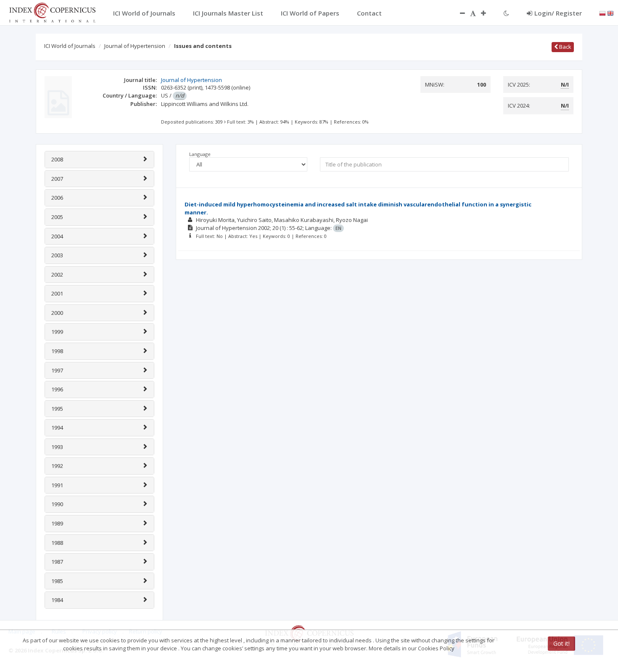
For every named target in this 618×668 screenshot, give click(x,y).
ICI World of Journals (69, 46)
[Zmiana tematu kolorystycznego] (506, 13)
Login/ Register (558, 13)
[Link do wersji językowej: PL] (602, 12)
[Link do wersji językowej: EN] (610, 12)
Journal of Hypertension (134, 46)
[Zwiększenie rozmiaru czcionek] (488, 13)
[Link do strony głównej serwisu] (52, 12)
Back (564, 46)
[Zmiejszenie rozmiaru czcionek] (458, 13)
